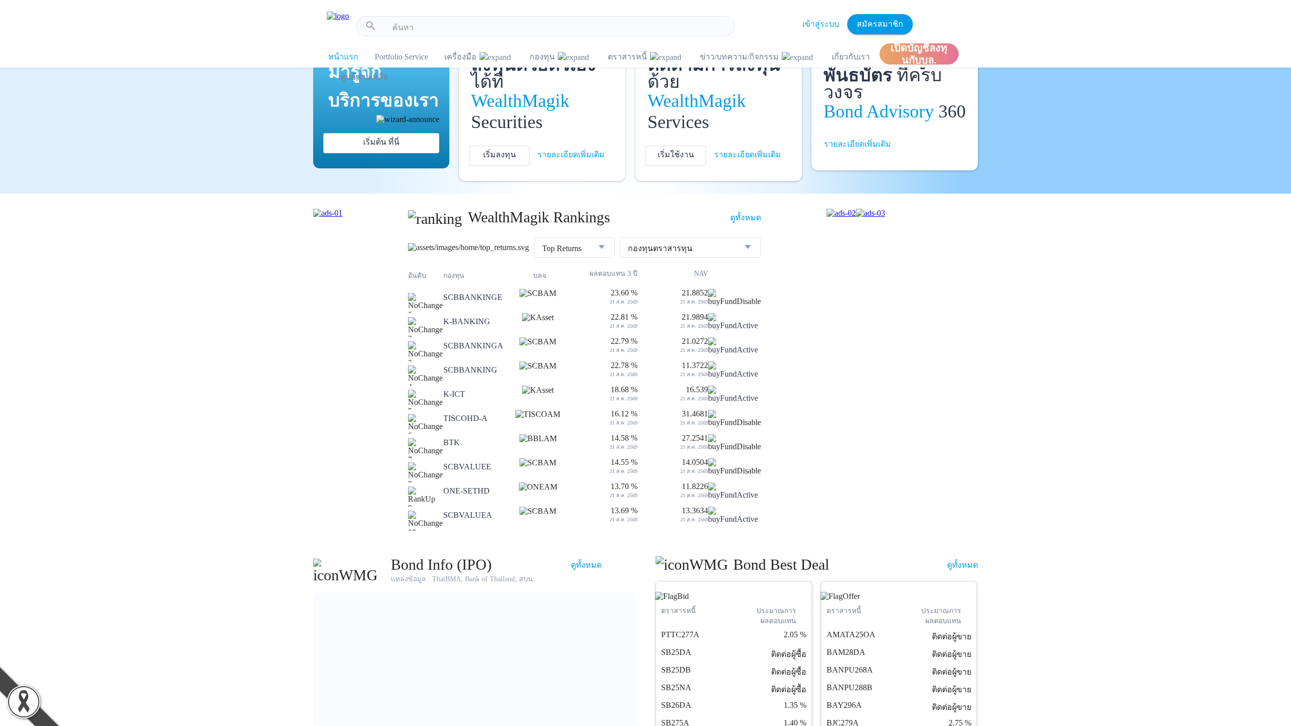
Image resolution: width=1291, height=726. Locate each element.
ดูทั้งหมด (745, 217)
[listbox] (574, 248)
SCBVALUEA (467, 515)
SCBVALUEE (467, 466)
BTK (451, 442)
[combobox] (559, 27)
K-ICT (454, 394)
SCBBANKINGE (472, 297)
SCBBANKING (470, 370)
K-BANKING (466, 321)
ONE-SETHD (466, 491)
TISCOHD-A (465, 418)
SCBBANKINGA (473, 345)
